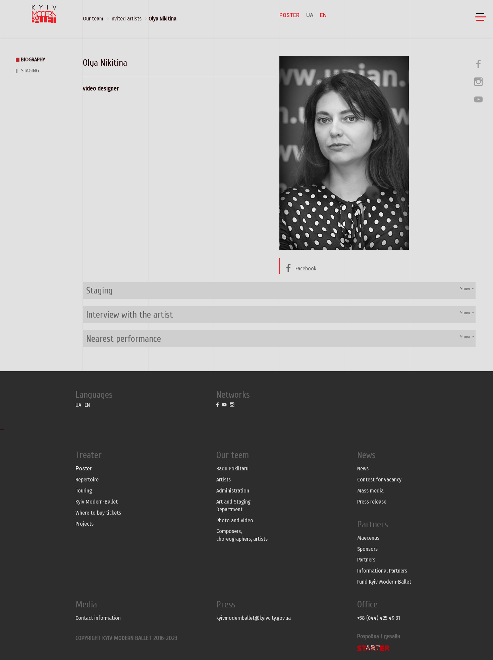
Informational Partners (382, 571)
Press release (371, 502)
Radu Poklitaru (232, 468)
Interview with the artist (129, 314)
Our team (93, 18)
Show (466, 288)
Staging (30, 70)
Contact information (98, 618)
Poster (289, 15)
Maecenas (368, 538)
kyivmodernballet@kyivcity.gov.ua (253, 618)
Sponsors (367, 549)
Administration (232, 490)
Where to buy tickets (98, 513)
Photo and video (234, 520)
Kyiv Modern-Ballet (96, 502)
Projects (84, 524)
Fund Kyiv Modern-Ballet (384, 582)
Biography (33, 59)
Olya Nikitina (162, 18)
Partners (366, 559)
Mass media (370, 490)
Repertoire (87, 479)
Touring (83, 490)
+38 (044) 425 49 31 (378, 618)
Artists (223, 479)
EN (323, 15)
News (363, 468)
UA (309, 15)
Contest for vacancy (379, 479)
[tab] (279, 290)
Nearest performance (123, 338)
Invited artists (126, 18)
